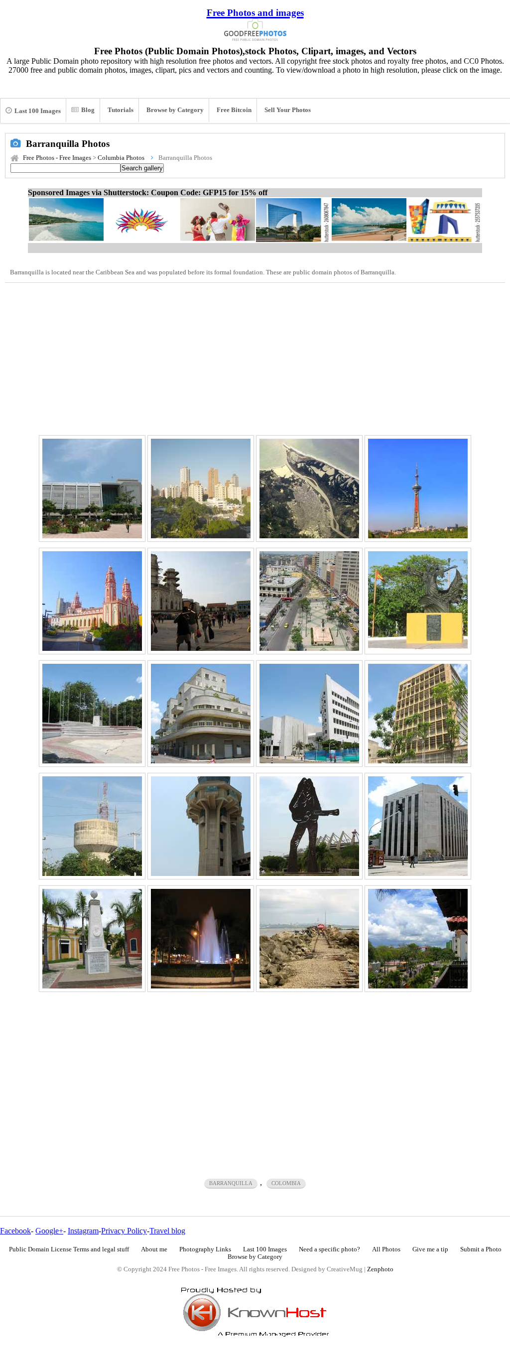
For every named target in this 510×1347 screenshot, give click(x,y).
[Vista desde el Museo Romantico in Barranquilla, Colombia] (418, 938)
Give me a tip (430, 1249)
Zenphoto (380, 1269)
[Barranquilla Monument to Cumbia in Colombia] (418, 601)
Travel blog (167, 1230)
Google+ (49, 1230)
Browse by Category (175, 110)
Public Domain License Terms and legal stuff (69, 1249)
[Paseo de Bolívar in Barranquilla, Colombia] (309, 601)
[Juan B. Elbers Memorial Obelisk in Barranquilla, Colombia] (92, 938)
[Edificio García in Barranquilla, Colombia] (200, 713)
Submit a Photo (481, 1249)
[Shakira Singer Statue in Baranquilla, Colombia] (309, 826)
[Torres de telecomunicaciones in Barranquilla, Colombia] (92, 826)
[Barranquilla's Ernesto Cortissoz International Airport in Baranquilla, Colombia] (200, 826)
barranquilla (231, 1183)
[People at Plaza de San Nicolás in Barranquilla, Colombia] (200, 601)
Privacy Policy (124, 1230)
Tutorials (120, 110)
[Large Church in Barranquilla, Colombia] (92, 601)
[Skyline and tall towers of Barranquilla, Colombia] (200, 488)
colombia (286, 1183)
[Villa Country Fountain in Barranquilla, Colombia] (200, 938)
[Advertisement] (255, 357)
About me (154, 1249)
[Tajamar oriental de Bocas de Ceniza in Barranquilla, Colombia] (309, 938)
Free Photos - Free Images (57, 157)
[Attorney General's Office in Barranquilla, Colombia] (418, 826)
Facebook (15, 1230)
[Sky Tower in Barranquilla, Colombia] (418, 488)
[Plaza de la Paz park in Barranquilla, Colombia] (92, 713)
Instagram (83, 1230)
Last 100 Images (37, 111)
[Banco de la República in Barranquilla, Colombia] (309, 713)
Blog (88, 110)
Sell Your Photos (287, 110)
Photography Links (205, 1249)
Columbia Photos (121, 157)
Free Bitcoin (234, 110)
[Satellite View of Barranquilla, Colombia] (309, 488)
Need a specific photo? (329, 1249)
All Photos (386, 1249)
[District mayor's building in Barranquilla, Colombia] (418, 713)
